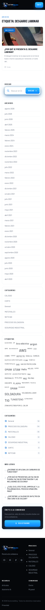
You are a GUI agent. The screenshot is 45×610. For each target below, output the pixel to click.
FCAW (26, 360)
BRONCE (29, 348)
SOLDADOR (21, 387)
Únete (39, 5)
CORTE (7, 301)
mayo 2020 (9, 274)
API (14, 343)
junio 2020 (9, 268)
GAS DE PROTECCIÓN (28, 364)
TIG (7, 400)
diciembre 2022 (11, 156)
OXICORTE (8, 383)
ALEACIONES (8, 343)
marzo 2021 (9, 220)
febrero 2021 (9, 226)
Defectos (29, 356)
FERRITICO (32, 360)
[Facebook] (15, 560)
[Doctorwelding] (10, 4)
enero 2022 (9, 183)
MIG (25, 378)
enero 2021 (9, 231)
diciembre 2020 (11, 236)
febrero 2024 (10, 140)
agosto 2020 (9, 258)
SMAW (13, 388)
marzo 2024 (9, 135)
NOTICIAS (8, 317)
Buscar (31, 90)
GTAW (16, 369)
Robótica (33, 383)
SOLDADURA (13, 394)
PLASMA (17, 383)
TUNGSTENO (17, 399)
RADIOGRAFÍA (25, 383)
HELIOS (30, 368)
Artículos (5, 585)
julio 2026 (8, 114)
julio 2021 (8, 199)
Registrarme (24, 523)
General (8, 306)
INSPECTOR (8, 374)
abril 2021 (8, 215)
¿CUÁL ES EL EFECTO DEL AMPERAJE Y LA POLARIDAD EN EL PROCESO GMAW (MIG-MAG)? (23, 489)
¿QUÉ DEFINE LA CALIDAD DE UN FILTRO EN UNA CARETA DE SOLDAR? (23, 497)
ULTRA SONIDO (28, 398)
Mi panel (32, 589)
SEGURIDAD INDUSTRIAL (15, 328)
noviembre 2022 (11, 162)
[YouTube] (4, 560)
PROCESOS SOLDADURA (14, 322)
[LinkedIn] (21, 560)
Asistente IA (6, 589)
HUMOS (36, 368)
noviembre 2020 (11, 242)
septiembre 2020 (11, 252)
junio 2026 (9, 119)
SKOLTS (7, 387)
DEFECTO (20, 356)
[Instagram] (10, 560)
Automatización (13, 348)
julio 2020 (8, 263)
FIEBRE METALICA (10, 364)
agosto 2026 (9, 109)
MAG (29, 374)
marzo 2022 (9, 172)
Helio (24, 369)
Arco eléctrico (22, 343)
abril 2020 (8, 279)
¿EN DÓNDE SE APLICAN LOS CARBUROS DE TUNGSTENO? (23, 471)
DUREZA (36, 356)
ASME (6, 348)
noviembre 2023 (11, 151)
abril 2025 (8, 124)
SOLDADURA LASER (29, 393)
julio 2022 (8, 167)
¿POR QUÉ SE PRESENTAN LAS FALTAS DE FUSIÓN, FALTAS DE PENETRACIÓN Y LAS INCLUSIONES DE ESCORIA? (23, 479)
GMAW (8, 369)
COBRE (7, 356)
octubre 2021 (10, 194)
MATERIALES (10, 312)
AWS (22, 350)
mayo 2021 (9, 210)
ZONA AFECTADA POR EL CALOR (16, 405)
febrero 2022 (10, 178)
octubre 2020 (10, 247)
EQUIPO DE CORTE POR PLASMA (13, 360)
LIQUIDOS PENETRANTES (19, 374)
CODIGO (13, 355)
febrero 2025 (10, 130)
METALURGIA (18, 378)
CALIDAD (8, 296)
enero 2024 (9, 146)
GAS (18, 364)
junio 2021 (8, 204)
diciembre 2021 (10, 188)
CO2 (35, 349)
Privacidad (5, 605)
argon (33, 344)
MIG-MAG (31, 378)
